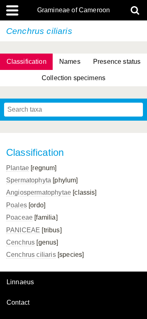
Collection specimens (73, 77)
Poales (16, 205)
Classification (27, 61)
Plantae (17, 167)
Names (69, 61)
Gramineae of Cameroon (73, 10)
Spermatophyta (28, 180)
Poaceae (19, 217)
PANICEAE (23, 230)
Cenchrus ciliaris (31, 254)
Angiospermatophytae (38, 192)
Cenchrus (20, 242)
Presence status (116, 61)
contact (18, 302)
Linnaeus (20, 282)
